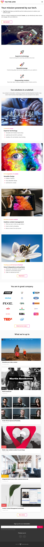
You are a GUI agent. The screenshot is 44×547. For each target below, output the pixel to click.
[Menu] (42, 2)
